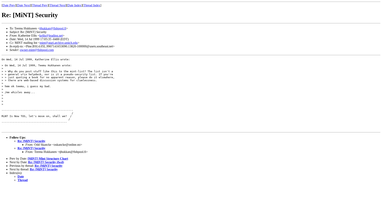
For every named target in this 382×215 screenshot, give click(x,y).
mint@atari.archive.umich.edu (59, 42)
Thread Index (91, 5)
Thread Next (57, 5)
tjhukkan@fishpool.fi (52, 28)
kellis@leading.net (51, 35)
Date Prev (9, 5)
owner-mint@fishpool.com (37, 50)
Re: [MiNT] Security (31, 141)
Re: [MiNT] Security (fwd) (46, 162)
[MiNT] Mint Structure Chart (48, 158)
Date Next (23, 5)
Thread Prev (40, 5)
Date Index (74, 5)
